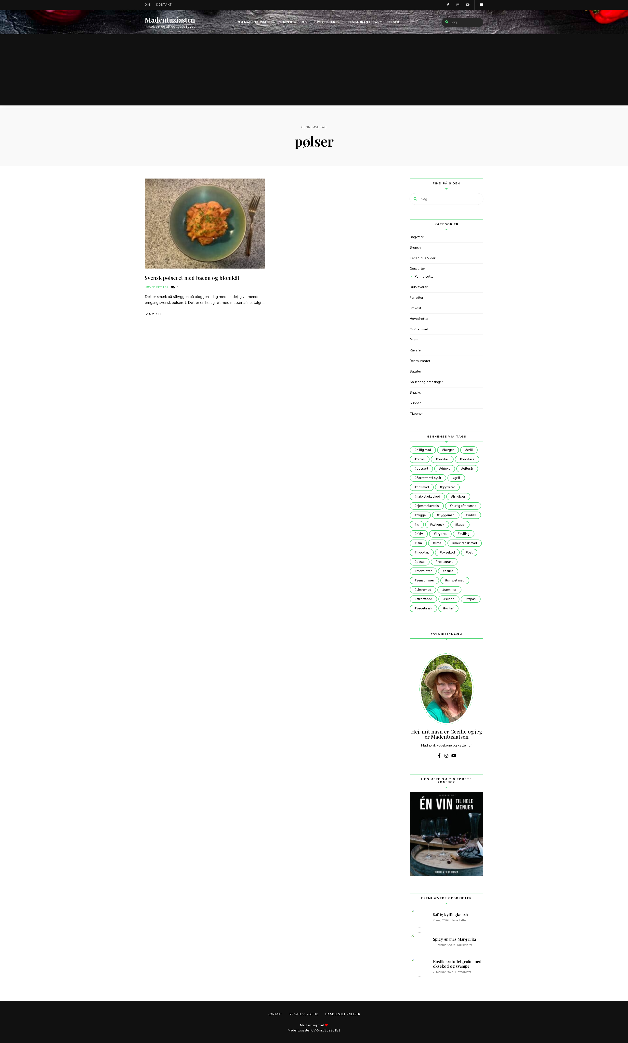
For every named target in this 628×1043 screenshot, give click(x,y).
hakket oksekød (428, 496)
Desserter (417, 268)
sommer (450, 590)
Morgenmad (419, 329)
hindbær (459, 496)
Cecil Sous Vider (422, 258)
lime (438, 543)
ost (470, 552)
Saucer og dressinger (426, 382)
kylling (465, 534)
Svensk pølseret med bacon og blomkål (192, 277)
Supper (415, 403)
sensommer (425, 580)
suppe (450, 599)
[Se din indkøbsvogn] (481, 5)
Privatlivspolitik (303, 1014)
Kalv (420, 534)
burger (449, 450)
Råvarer (416, 350)
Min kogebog (295, 22)
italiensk (438, 524)
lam (419, 543)
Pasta (414, 339)
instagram (458, 5)
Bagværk (417, 237)
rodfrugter (424, 571)
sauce (449, 571)
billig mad (424, 450)
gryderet (448, 487)
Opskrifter (324, 22)
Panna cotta (424, 276)
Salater (415, 371)
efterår (468, 468)
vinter (449, 608)
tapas (472, 599)
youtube (467, 5)
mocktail (423, 552)
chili (470, 450)
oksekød (448, 552)
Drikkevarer (419, 287)
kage (461, 524)
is (418, 524)
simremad (424, 590)
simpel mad (455, 580)
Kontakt (164, 5)
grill (457, 478)
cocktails (468, 459)
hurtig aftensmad (464, 506)
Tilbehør (416, 413)
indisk (472, 515)
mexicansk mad (465, 543)
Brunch (415, 247)
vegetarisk (424, 608)
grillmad (423, 487)
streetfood (424, 599)
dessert (422, 468)
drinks (445, 468)
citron (421, 459)
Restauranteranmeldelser (373, 22)
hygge (421, 515)
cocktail (443, 459)
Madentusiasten (170, 20)
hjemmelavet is (428, 506)
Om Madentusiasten (257, 22)
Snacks (415, 392)
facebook (448, 5)
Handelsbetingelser (342, 1014)
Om (147, 5)
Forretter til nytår (429, 478)
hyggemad (447, 515)
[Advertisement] (314, 71)
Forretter (416, 297)
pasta (421, 562)
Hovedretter (157, 287)
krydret (441, 534)
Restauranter (420, 361)
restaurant (445, 562)
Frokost (415, 308)
